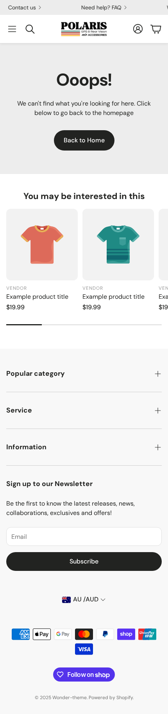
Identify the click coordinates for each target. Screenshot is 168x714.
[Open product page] (42, 244)
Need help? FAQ (99, 7)
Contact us (20, 7)
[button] (12, 29)
